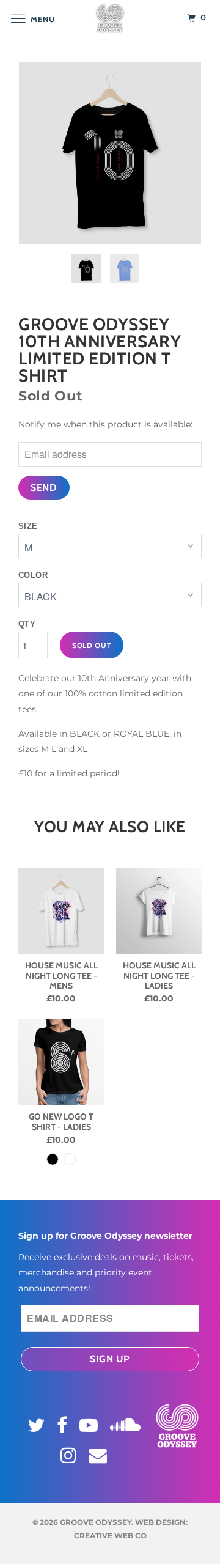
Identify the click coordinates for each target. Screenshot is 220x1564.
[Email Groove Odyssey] (100, 1455)
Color (33, 575)
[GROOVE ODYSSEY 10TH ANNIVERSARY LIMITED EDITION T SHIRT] (110, 153)
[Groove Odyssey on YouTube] (90, 1425)
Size (28, 526)
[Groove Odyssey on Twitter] (38, 1425)
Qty (26, 624)
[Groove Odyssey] (110, 18)
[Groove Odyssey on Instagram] (70, 1455)
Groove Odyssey (95, 1522)
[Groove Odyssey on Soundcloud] (127, 1423)
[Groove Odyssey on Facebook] (64, 1425)
